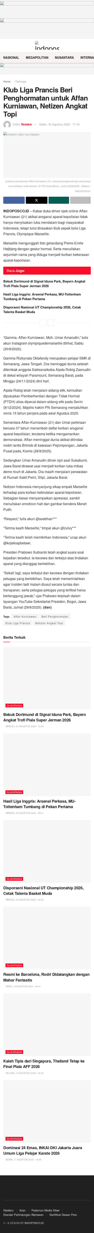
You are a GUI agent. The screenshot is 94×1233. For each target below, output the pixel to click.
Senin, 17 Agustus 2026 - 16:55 (23, 1159)
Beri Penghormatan (55, 616)
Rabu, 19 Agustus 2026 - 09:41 (23, 986)
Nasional (11, 57)
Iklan (22, 1210)
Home (6, 81)
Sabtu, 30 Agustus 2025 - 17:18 (59, 124)
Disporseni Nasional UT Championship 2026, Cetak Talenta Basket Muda (42, 309)
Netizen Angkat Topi (49, 623)
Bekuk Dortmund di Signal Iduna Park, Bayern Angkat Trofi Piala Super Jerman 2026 (44, 283)
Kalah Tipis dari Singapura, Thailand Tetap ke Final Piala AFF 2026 (44, 1063)
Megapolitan (37, 57)
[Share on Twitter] (36, 200)
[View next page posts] (51, 323)
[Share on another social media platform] (80, 200)
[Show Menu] (5, 45)
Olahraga (20, 81)
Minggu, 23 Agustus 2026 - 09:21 (24, 813)
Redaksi (26, 124)
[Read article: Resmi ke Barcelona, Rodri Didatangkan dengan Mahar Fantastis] (47, 937)
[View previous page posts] (43, 323)
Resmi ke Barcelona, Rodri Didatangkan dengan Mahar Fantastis (46, 977)
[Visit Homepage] (47, 45)
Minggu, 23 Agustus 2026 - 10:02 (24, 726)
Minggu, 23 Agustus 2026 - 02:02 (24, 899)
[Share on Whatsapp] (59, 200)
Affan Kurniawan (25, 616)
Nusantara (64, 57)
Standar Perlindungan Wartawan (23, 1215)
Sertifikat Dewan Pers (63, 1215)
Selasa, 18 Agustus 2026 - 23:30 (24, 1073)
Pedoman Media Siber (45, 1210)
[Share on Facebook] (14, 200)
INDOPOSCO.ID (34, 1223)
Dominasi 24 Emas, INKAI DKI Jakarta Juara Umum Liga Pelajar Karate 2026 (42, 1150)
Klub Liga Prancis (17, 623)
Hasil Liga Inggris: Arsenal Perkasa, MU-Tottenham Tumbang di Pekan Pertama (42, 296)
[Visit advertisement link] (47, 69)
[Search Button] (89, 45)
